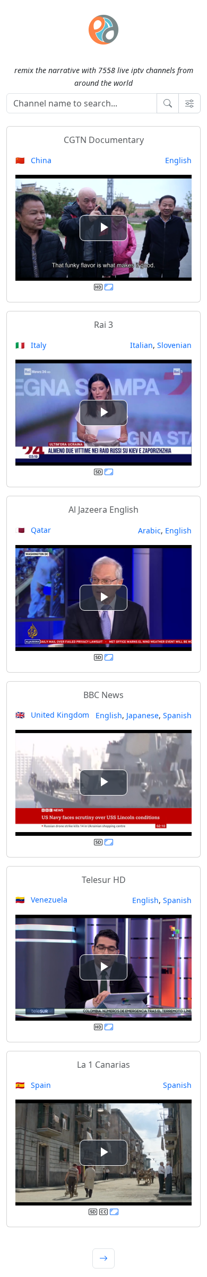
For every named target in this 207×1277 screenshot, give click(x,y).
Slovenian (174, 345)
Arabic (149, 530)
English (178, 160)
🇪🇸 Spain (33, 1085)
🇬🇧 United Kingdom (52, 715)
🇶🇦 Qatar (33, 530)
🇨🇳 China (33, 160)
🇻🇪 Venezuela (41, 900)
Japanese (142, 715)
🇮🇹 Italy (30, 345)
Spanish (177, 715)
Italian (141, 345)
